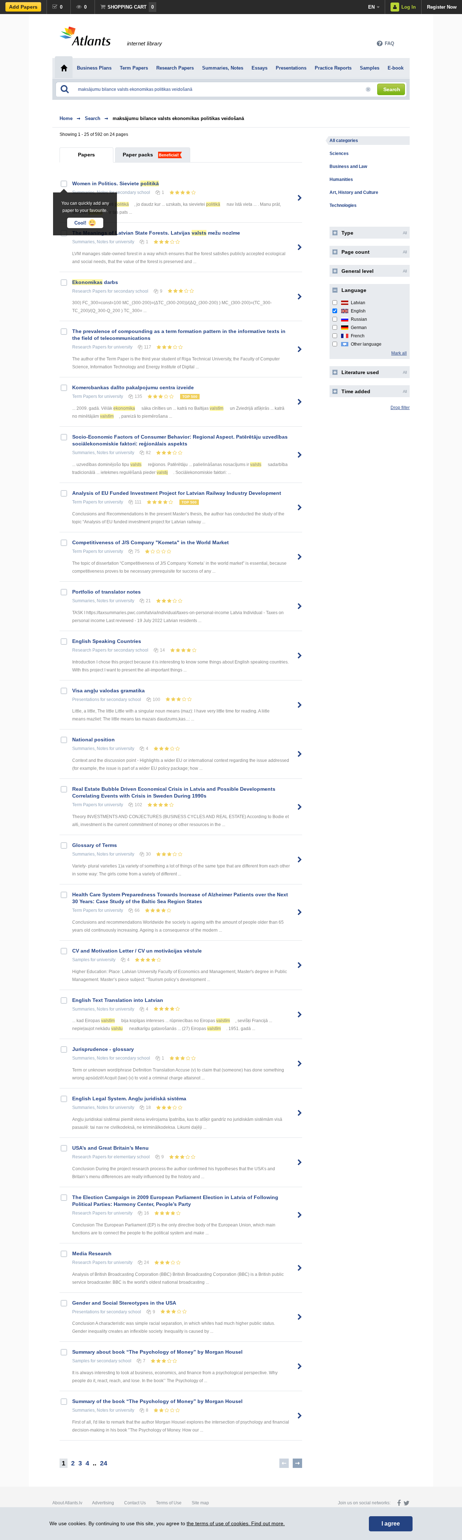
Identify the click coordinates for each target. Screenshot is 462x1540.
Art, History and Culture (354, 192)
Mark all (399, 353)
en (371, 7)
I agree (391, 1524)
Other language (366, 344)
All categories (344, 140)
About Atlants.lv (67, 1502)
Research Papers (89, 291)
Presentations (85, 699)
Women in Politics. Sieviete (115, 183)
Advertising (103, 1502)
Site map (200, 1502)
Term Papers (84, 396)
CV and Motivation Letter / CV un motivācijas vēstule (137, 951)
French (358, 335)
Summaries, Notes (90, 241)
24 (103, 1463)
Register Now (442, 7)
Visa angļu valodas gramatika (108, 690)
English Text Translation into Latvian (117, 1000)
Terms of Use (169, 1502)
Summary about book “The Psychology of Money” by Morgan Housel (157, 1352)
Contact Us (135, 1502)
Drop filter (400, 407)
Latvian (358, 302)
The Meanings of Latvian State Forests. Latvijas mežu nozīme (156, 233)
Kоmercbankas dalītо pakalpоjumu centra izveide (133, 387)
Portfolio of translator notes (106, 592)
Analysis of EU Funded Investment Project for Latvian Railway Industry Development (176, 493)
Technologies (343, 205)
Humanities (341, 179)
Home (66, 118)
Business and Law (348, 166)
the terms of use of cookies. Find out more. (236, 1523)
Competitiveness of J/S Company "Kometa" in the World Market (150, 542)
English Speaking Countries (106, 641)
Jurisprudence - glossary (103, 1049)
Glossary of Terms (94, 845)
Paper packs (138, 154)
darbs (95, 282)
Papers (86, 154)
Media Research (92, 1253)
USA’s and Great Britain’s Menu (110, 1148)
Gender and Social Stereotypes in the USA (124, 1303)
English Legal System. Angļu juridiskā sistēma (129, 1098)
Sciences (339, 153)
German (359, 327)
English (358, 311)
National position (93, 739)
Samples (81, 959)
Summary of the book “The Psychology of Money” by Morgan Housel (157, 1401)
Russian (359, 319)
